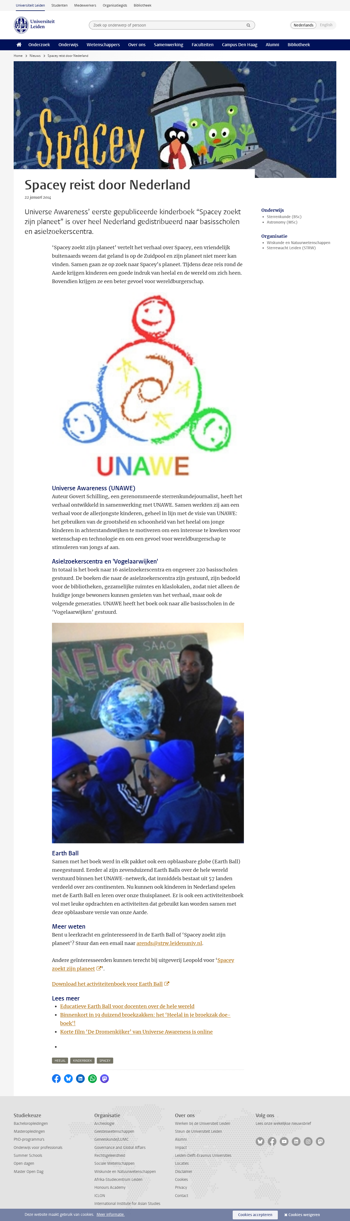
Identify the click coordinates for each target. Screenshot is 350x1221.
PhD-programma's (29, 1139)
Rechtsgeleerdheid (109, 1155)
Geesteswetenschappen (114, 1131)
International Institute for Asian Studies (127, 1203)
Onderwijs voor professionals (38, 1147)
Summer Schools (28, 1155)
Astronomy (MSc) (282, 222)
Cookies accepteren (255, 1214)
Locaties (182, 1163)
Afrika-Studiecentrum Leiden (118, 1179)
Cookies (181, 1179)
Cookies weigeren (304, 1214)
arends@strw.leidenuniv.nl (169, 943)
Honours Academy (110, 1187)
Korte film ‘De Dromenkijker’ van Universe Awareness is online (136, 1032)
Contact (181, 1195)
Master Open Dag (28, 1171)
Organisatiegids (115, 5)
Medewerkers (85, 5)
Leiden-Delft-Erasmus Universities (203, 1155)
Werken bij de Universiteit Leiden (202, 1123)
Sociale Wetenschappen (114, 1163)
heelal (60, 1061)
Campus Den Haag (239, 45)
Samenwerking (168, 45)
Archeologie (104, 1123)
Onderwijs (68, 45)
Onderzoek (39, 45)
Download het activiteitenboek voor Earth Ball (107, 984)
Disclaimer (183, 1171)
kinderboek (82, 1061)
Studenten (59, 5)
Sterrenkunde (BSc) (284, 216)
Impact (181, 1147)
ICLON (99, 1195)
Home (18, 56)
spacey (105, 1061)
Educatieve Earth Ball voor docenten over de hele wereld (127, 1006)
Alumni (272, 45)
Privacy (181, 1187)
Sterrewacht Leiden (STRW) (291, 248)
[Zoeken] (248, 25)
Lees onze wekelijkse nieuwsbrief (283, 1123)
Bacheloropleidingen (31, 1123)
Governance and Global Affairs (119, 1147)
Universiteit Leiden (30, 5)
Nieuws (35, 56)
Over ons (136, 45)
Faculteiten (203, 45)
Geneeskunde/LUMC (111, 1139)
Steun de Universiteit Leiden (198, 1131)
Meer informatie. (111, 1214)
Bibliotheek (142, 5)
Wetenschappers (103, 45)
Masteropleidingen (29, 1131)
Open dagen (24, 1163)
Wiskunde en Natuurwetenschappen (298, 242)
